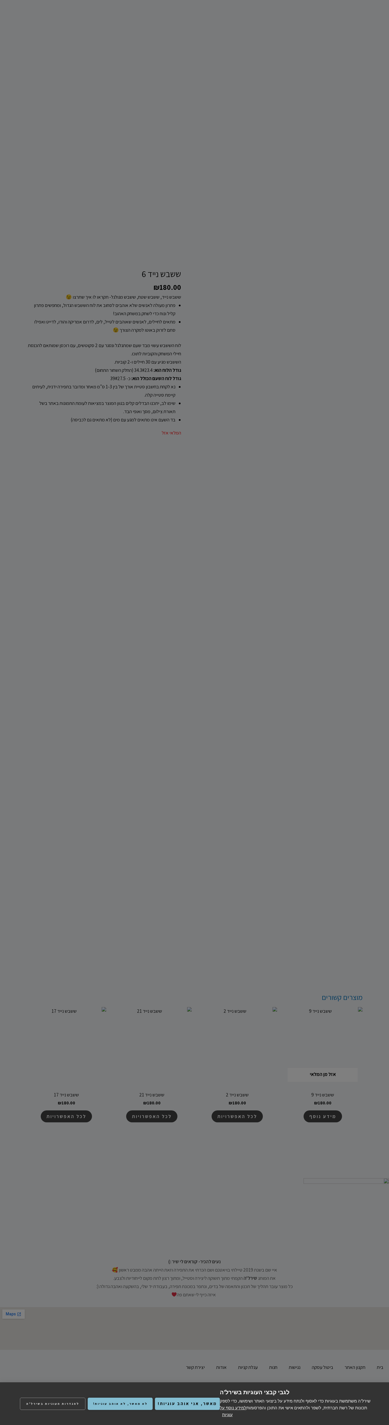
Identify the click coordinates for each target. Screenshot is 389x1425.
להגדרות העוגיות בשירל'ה (52, 1404)
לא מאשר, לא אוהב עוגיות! (120, 1404)
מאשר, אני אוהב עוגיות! (187, 1403)
